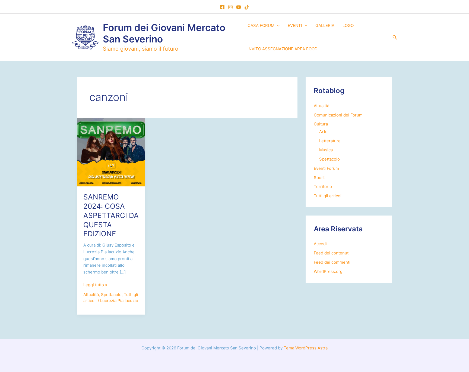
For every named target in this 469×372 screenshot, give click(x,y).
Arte (323, 131)
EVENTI (295, 25)
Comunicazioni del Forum (338, 115)
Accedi (320, 243)
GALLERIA (324, 25)
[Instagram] (230, 7)
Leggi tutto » (95, 285)
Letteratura (329, 140)
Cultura (321, 124)
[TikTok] (246, 7)
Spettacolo (111, 294)
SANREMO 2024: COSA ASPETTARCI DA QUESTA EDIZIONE (111, 215)
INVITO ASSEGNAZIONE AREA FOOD (283, 48)
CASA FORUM (261, 25)
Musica (326, 149)
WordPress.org (328, 271)
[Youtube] (238, 7)
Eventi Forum (326, 168)
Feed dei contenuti (332, 253)
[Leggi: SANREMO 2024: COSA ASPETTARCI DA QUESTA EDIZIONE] (111, 151)
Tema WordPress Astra (306, 348)
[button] (277, 25)
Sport (319, 177)
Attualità (91, 294)
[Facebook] (222, 7)
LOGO (348, 25)
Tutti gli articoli (328, 195)
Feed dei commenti (332, 262)
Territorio (323, 186)
